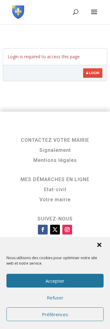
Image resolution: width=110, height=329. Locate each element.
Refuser (55, 298)
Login (93, 73)
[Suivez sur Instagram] (67, 229)
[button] (100, 245)
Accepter (55, 281)
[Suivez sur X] (55, 229)
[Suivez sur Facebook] (43, 229)
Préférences (55, 314)
